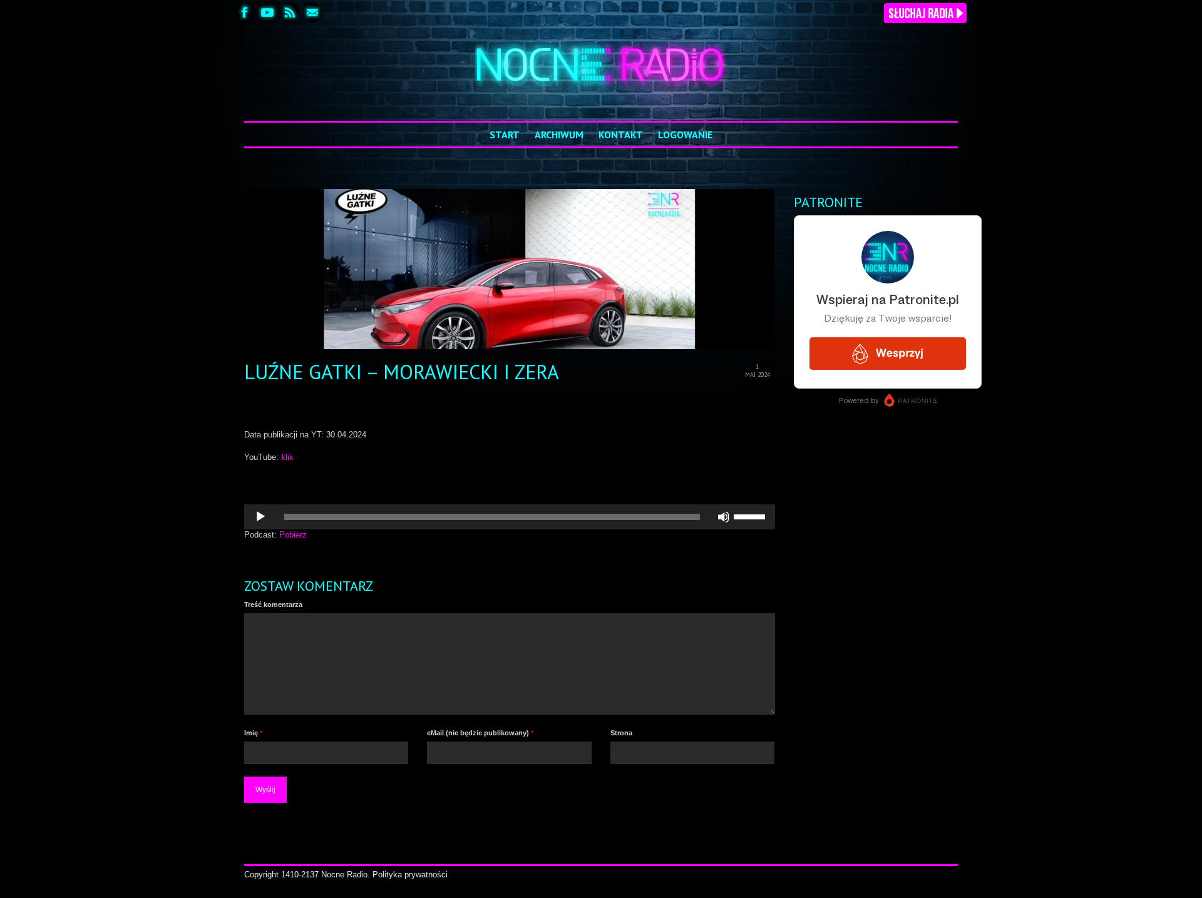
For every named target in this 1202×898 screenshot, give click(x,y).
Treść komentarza (273, 604)
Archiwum (559, 134)
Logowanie (685, 134)
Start (505, 134)
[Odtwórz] (260, 517)
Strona (621, 733)
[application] (509, 516)
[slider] (751, 515)
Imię (253, 733)
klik (287, 457)
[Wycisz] (723, 517)
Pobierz (293, 534)
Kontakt (620, 134)
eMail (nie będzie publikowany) (480, 733)
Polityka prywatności (410, 874)
